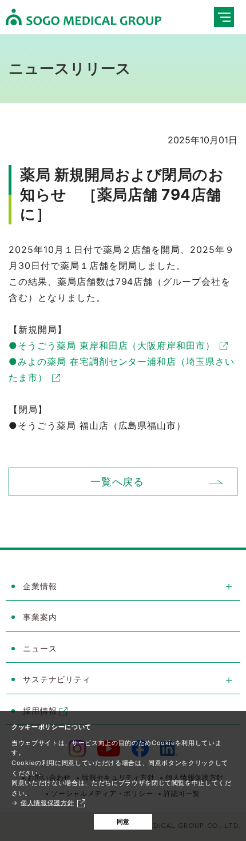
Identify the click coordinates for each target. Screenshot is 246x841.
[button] (123, 587)
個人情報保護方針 (47, 803)
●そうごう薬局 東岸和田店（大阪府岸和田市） (112, 345)
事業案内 (40, 617)
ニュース (40, 648)
